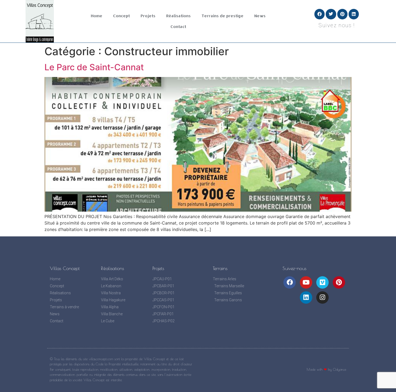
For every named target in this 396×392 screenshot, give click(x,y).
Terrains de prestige (223, 15)
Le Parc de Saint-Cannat (94, 67)
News (260, 15)
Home (96, 15)
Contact (178, 26)
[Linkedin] (354, 14)
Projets (148, 15)
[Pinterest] (342, 14)
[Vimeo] (322, 282)
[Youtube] (306, 282)
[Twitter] (331, 14)
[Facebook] (319, 14)
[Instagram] (322, 297)
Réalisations (178, 15)
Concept (121, 15)
